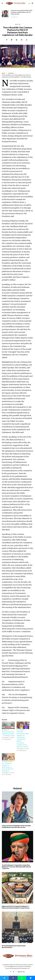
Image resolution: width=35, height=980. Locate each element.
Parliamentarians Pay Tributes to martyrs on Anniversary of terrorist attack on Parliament (8, 766)
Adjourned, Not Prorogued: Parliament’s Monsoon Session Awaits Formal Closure (15, 907)
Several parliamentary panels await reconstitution (13, 946)
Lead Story (18, 24)
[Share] (6, 40)
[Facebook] (11, 971)
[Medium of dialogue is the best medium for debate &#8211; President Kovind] (8, 725)
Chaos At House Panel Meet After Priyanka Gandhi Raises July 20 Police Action (21, 12)
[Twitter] (13, 971)
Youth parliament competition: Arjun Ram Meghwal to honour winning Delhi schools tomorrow (16, 866)
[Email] (21, 40)
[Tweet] (11, 40)
